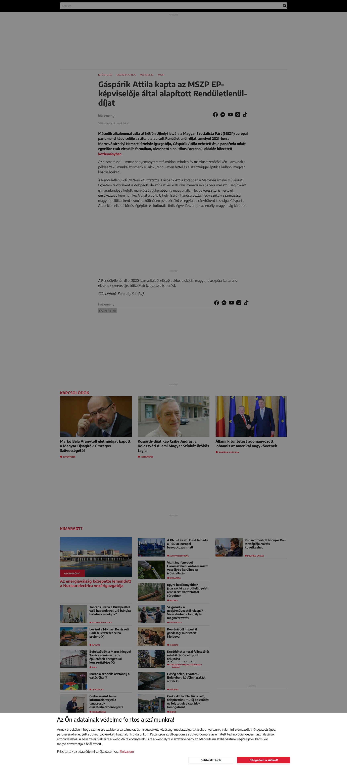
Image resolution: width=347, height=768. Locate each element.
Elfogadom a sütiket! (264, 760)
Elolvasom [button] (126, 752)
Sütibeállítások (211, 760)
